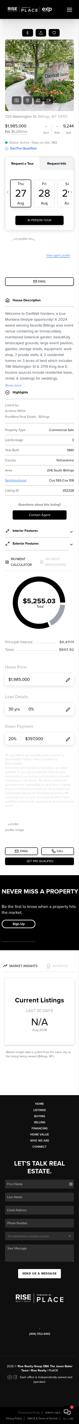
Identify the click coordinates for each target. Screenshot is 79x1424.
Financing (40, 1128)
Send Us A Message (39, 1273)
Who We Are (39, 1140)
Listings (39, 1110)
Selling (39, 1122)
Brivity (36, 1412)
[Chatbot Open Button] (67, 1412)
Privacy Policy (14, 1418)
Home (39, 1104)
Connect (39, 1147)
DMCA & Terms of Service (42, 1418)
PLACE (53, 1370)
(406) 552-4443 (39, 1334)
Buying (39, 1116)
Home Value (39, 1134)
